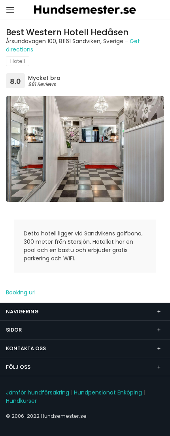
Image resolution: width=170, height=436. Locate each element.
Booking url (21, 292)
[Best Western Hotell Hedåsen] (85, 149)
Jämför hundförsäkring (37, 392)
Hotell (17, 61)
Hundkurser (21, 401)
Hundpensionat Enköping (108, 392)
